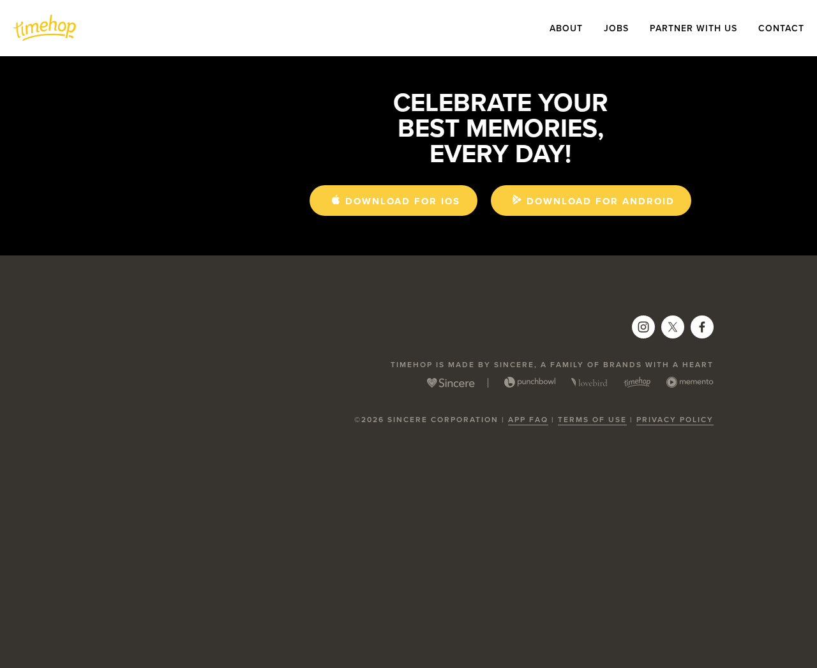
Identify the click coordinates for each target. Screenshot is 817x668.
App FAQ (528, 419)
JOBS (616, 28)
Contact (781, 28)
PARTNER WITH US (693, 28)
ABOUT (566, 28)
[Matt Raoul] (702, 326)
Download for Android (601, 201)
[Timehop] (643, 326)
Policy (695, 419)
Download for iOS (402, 201)
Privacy (656, 419)
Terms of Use (592, 419)
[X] (672, 326)
